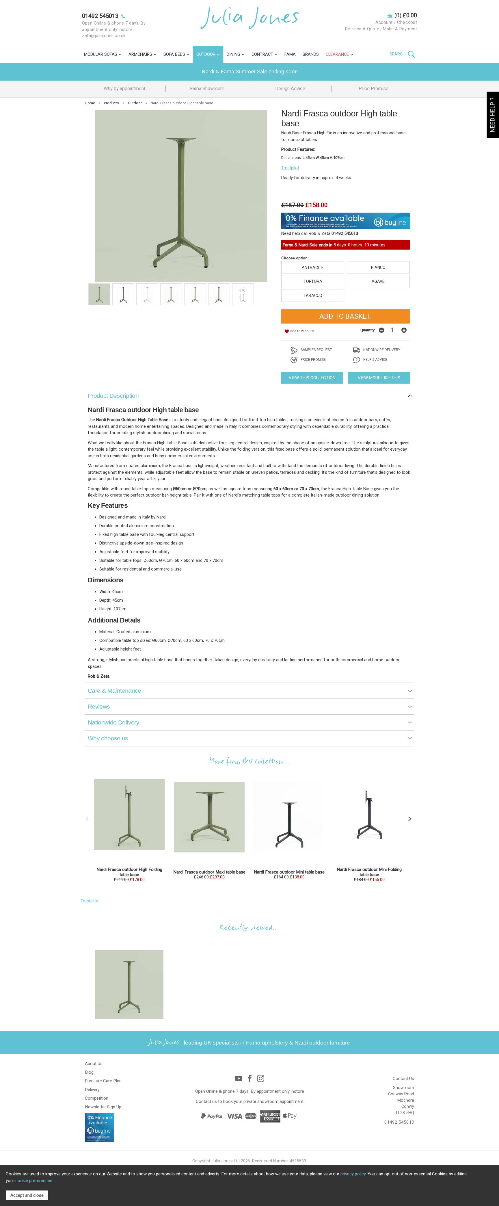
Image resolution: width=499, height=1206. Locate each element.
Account (384, 22)
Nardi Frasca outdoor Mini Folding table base (369, 872)
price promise (313, 360)
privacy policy (353, 1174)
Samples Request (316, 350)
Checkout (407, 22)
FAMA (290, 54)
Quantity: (367, 330)
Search (398, 54)
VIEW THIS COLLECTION (312, 377)
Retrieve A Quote (362, 29)
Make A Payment (400, 29)
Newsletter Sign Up (103, 1107)
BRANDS (311, 54)
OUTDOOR (205, 54)
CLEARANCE (337, 54)
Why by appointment (124, 88)
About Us (94, 1063)
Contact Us (403, 1078)
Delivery (92, 1089)
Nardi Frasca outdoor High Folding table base (129, 872)
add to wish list (302, 331)
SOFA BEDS (174, 54)
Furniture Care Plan (103, 1081)
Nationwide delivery (381, 350)
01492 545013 (399, 1122)
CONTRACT (262, 54)
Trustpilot (290, 167)
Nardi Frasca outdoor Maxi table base (209, 872)
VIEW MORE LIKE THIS (379, 377)
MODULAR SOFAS (100, 54)
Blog (89, 1072)
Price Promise (373, 88)
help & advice (374, 360)
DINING (233, 54)
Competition (96, 1098)
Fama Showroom (207, 88)
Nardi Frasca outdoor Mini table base (289, 872)
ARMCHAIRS (140, 54)
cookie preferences (33, 1180)
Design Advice (290, 88)
